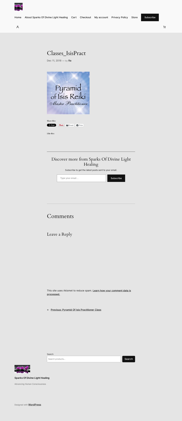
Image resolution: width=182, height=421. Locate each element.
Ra (69, 60)
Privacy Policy (119, 17)
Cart (73, 17)
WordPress (34, 404)
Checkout (85, 17)
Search (50, 354)
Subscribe (149, 17)
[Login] (17, 27)
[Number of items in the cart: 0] (164, 27)
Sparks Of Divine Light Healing (32, 377)
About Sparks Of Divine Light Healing (46, 17)
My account (101, 17)
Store (134, 17)
